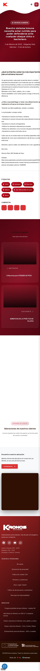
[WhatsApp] (20, 543)
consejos (17, 184)
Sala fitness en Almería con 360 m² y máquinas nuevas (18, 615)
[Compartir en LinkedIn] (16, 207)
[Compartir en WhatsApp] (10, 207)
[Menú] (36, 4)
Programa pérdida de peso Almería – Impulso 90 (20, 608)
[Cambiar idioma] (31, 4)
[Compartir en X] (23, 207)
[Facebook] (3, 543)
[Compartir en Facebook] (4, 207)
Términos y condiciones (20, 580)
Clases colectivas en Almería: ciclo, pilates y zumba (20, 621)
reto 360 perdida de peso (24, 190)
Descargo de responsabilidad (20, 595)
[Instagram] (9, 543)
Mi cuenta (20, 564)
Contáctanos (8, 466)
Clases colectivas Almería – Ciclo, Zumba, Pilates (20, 626)
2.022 (7, 184)
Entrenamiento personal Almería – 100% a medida (20, 631)
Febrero (7, 190)
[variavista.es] (26, 657)
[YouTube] (15, 543)
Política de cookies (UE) (20, 574)
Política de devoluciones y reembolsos (20, 590)
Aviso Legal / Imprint (20, 585)
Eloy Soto (29, 184)
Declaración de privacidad (20, 569)
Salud (7, 195)
